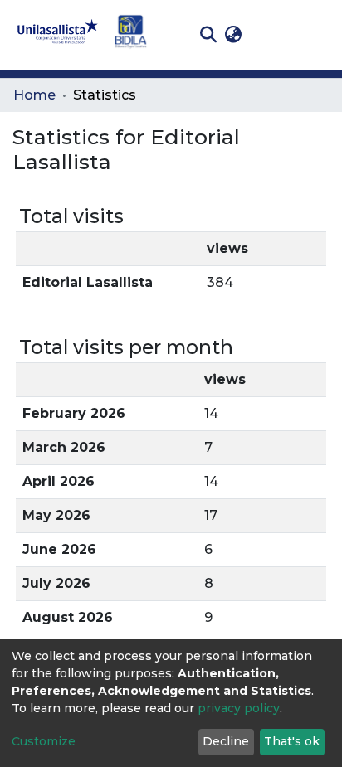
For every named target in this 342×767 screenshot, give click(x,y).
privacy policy (239, 708)
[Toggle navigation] (317, 35)
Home (34, 95)
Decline (226, 741)
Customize (44, 741)
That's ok (292, 741)
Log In (272, 34)
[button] (232, 35)
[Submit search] (208, 35)
